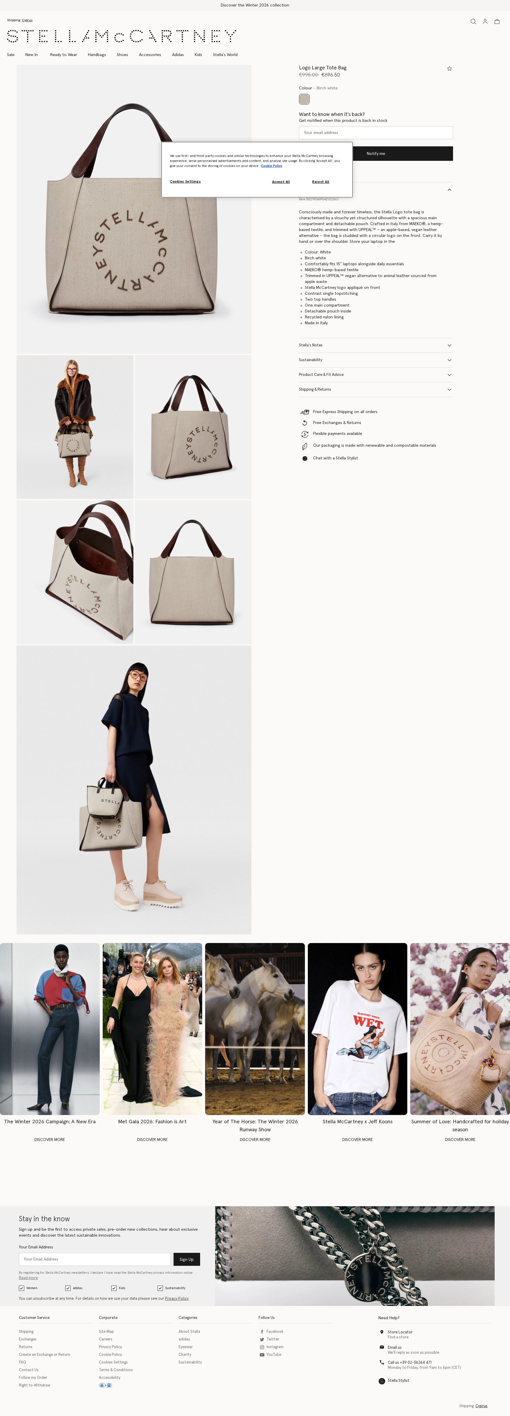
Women (32, 1288)
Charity (185, 1355)
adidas (77, 1288)
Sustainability (310, 360)
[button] (134, 209)
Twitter (273, 1339)
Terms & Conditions (116, 1370)
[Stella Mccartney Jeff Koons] (358, 1029)
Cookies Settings (113, 1362)
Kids (122, 1288)
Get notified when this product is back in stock (343, 121)
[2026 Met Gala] (152, 1029)
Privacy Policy (177, 1299)
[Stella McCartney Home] (121, 36)
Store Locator (400, 1332)
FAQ (22, 1362)
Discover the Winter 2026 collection (255, 5)
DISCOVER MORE (50, 1140)
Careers (105, 1339)
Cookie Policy (110, 1355)
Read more (28, 1278)
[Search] (473, 21)
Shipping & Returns (315, 390)
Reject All (320, 182)
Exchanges (28, 1339)
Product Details (312, 189)
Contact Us (29, 1370)
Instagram (275, 1347)
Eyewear (186, 1347)
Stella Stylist (398, 1381)
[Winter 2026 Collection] (50, 1029)
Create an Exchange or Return (44, 1355)
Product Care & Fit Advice (321, 375)
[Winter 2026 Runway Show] (255, 1029)
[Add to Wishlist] (449, 68)
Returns (25, 1347)
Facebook (275, 1332)
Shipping (26, 1332)
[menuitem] (31, 55)
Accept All (281, 182)
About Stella (189, 1332)
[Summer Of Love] (460, 1029)
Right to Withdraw (34, 1385)
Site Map (106, 1332)
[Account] (485, 21)
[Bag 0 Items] (497, 21)
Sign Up (187, 1260)
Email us (395, 1348)
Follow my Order (33, 1378)
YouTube (274, 1355)
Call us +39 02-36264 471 (409, 1363)
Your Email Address (36, 1247)
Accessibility (109, 1378)
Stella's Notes (311, 345)
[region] (257, 170)
